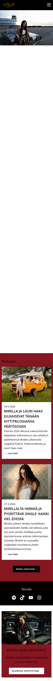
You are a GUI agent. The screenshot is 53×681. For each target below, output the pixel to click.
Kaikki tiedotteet (25, 569)
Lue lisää (14, 454)
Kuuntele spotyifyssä (25, 671)
